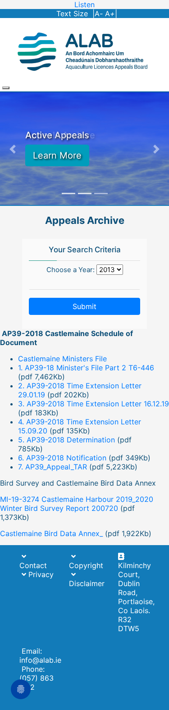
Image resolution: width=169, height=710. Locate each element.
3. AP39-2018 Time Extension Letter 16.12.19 (93, 403)
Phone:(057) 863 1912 (36, 678)
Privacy (38, 574)
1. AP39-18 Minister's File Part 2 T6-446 (86, 367)
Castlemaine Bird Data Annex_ (51, 533)
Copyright (86, 565)
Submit (84, 306)
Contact (33, 565)
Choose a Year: (70, 269)
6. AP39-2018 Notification (62, 457)
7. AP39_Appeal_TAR (52, 466)
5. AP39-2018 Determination (66, 439)
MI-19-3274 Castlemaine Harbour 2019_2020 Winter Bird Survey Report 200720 (76, 504)
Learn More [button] (57, 155)
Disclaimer (87, 583)
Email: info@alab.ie (40, 655)
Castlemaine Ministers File (62, 358)
